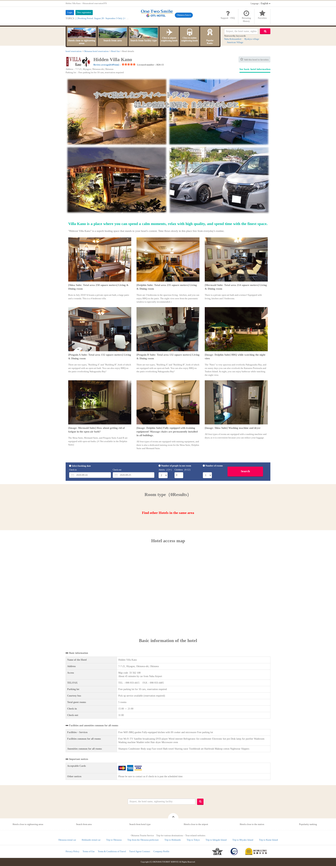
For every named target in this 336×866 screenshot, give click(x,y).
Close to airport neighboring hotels (169, 39)
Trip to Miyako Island (242, 840)
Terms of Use (89, 851)
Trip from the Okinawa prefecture (143, 840)
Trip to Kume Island (268, 840)
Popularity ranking (308, 824)
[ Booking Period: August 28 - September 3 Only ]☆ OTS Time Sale (109, 18)
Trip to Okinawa (114, 840)
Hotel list (115, 51)
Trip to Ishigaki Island (216, 840)
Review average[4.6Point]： (107, 64)
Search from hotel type (140, 824)
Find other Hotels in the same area (168, 513)
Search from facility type (143, 40)
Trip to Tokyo (193, 840)
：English (260, 3)
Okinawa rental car (67, 840)
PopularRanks (210, 41)
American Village (235, 42)
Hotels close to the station (252, 824)
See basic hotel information (254, 69)
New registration (84, 12)
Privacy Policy (72, 851)
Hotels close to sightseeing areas (81, 42)
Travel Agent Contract (139, 851)
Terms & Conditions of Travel (112, 851)
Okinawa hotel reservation (96, 51)
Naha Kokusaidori (232, 39)
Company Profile (161, 851)
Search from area (112, 40)
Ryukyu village (251, 39)
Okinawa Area (183, 15)
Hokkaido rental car (91, 840)
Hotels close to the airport (196, 824)
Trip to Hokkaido (172, 840)
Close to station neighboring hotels (189, 39)
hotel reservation (74, 51)
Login (69, 12)
